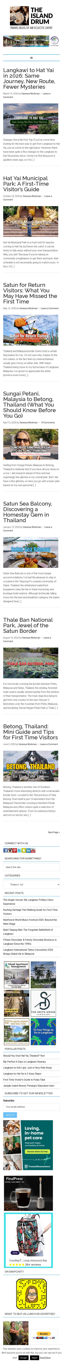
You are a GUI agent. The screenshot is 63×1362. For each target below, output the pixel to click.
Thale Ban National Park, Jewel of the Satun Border (28, 625)
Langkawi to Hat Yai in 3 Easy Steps (22, 1073)
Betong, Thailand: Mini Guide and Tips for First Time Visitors (30, 732)
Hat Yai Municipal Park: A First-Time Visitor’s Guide (26, 183)
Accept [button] (23, 1358)
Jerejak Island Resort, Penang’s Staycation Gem (28, 1085)
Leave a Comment (50, 308)
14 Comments (48, 422)
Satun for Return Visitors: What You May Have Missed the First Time (30, 293)
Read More (45, 1357)
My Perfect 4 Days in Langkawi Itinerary (24, 1061)
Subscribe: (9, 1100)
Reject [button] (34, 1358)
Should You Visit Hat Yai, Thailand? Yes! (24, 1055)
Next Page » (54, 832)
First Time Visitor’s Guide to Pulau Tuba (24, 1079)
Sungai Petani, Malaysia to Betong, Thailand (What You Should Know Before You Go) (29, 404)
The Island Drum (31, 17)
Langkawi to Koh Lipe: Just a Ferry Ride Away (27, 1067)
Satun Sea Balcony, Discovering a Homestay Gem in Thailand (27, 511)
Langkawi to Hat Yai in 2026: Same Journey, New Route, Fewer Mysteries (29, 78)
